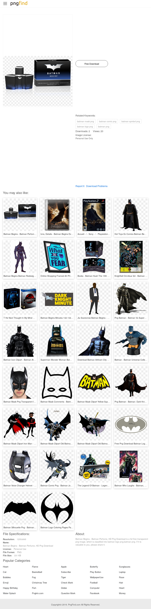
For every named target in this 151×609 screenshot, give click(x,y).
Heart (5, 566)
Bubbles (7, 577)
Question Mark (68, 593)
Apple (64, 566)
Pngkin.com (38, 593)
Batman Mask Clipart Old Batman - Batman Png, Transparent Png (108, 443)
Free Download (91, 63)
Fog (34, 577)
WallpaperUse (96, 577)
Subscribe (66, 571)
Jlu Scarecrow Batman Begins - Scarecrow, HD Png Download (106, 317)
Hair (121, 582)
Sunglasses (124, 566)
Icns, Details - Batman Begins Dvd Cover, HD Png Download (69, 233)
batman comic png (107, 121)
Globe (64, 587)
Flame (35, 566)
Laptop (122, 571)
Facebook (94, 593)
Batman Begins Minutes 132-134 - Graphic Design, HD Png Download (73, 317)
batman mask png (85, 121)
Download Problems (96, 186)
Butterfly (94, 566)
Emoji (5, 582)
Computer (95, 587)
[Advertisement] (37, 35)
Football (93, 582)
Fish (34, 587)
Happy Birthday (10, 587)
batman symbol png (131, 121)
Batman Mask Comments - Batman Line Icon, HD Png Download (71, 401)
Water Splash (9, 593)
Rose (121, 577)
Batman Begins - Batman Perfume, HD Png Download (29, 233)
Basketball (37, 571)
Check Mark (67, 582)
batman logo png (85, 126)
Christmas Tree (39, 582)
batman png (103, 126)
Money (122, 593)
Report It (80, 186)
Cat (4, 571)
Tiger (63, 577)
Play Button (95, 571)
